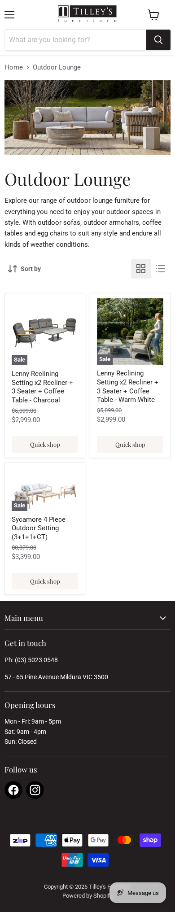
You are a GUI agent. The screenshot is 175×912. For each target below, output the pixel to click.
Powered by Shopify (87, 895)
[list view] (161, 269)
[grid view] (141, 269)
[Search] (158, 40)
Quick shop (45, 444)
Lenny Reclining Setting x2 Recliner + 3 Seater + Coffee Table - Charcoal (42, 387)
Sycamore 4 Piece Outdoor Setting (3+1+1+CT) (39, 528)
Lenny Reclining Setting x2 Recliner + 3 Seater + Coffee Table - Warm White (127, 386)
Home (13, 67)
